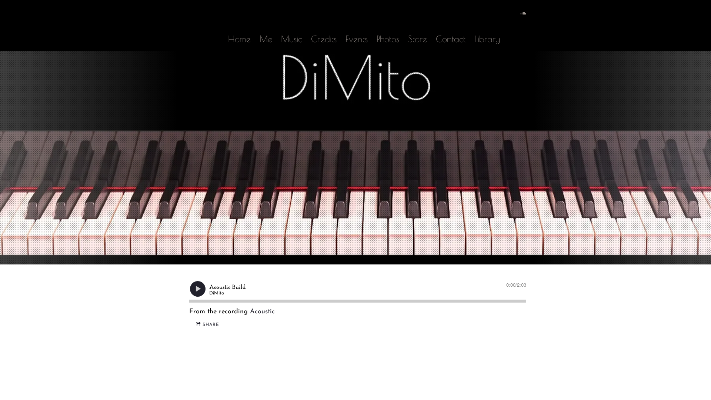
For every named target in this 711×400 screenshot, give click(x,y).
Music (291, 39)
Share (211, 325)
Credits (324, 39)
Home (239, 39)
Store (417, 39)
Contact (450, 39)
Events (357, 39)
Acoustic (262, 312)
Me (266, 39)
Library (487, 39)
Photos (388, 39)
